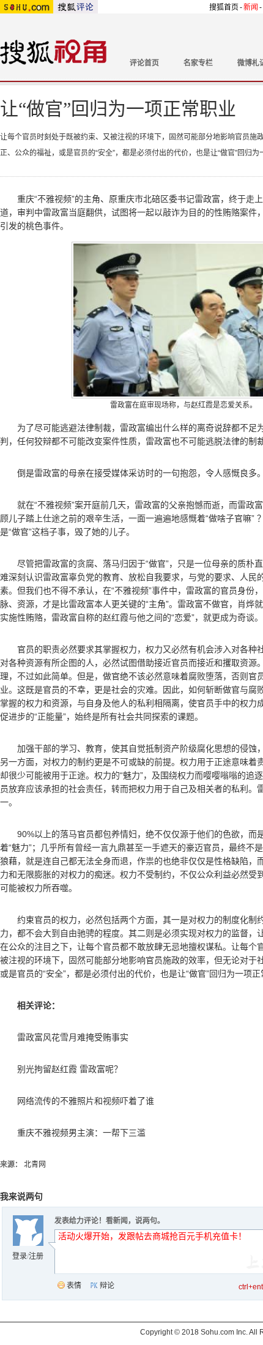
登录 (19, 1256)
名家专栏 (198, 63)
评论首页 (144, 63)
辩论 (107, 1285)
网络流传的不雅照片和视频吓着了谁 (85, 1101)
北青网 (35, 1164)
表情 (74, 1285)
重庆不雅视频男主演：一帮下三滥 (81, 1133)
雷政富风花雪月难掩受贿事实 (72, 1037)
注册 (36, 1256)
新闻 (250, 7)
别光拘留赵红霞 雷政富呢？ (69, 1069)
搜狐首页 (224, 7)
